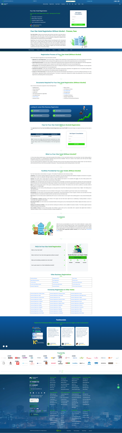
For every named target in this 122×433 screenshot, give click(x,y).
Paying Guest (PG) (56, 278)
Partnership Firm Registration (76, 397)
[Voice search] (74, 1)
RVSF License (52, 387)
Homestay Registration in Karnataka (56, 301)
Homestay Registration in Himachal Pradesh (57, 299)
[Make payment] (34, 409)
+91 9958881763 (34, 382)
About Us (62, 413)
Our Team (62, 415)
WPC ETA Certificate (64, 404)
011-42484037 (34, 385)
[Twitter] (117, 1)
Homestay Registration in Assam (76, 293)
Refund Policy (84, 430)
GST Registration (67, 90)
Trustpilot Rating (37, 330)
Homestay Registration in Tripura (76, 311)
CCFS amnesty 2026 (64, 402)
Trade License (52, 399)
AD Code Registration (64, 380)
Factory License (52, 380)
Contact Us (90, 430)
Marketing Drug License (75, 387)
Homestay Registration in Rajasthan (56, 309)
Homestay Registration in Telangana (56, 311)
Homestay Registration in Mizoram (76, 305)
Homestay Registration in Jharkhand (36, 301)
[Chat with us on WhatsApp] (118, 387)
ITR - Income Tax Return (65, 397)
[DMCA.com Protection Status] (58, 430)
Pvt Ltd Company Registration (76, 395)
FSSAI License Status (53, 413)
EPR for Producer (53, 382)
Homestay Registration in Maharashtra (77, 303)
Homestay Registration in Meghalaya (56, 305)
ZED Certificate (85, 389)
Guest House (74, 278)
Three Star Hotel (55, 282)
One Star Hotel (75, 280)
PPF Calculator (52, 417)
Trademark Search (53, 422)
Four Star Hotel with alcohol (77, 282)
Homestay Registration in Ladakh (36, 303)
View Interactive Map (32, 399)
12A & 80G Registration (86, 397)
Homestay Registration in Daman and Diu (37, 297)
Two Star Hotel (33, 282)
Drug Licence (52, 389)
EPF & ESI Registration (53, 402)
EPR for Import (63, 387)
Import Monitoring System (65, 384)
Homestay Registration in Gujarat (76, 297)
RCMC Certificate (63, 382)
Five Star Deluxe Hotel (76, 284)
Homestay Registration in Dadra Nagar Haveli (78, 295)
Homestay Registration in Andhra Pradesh (37, 293)
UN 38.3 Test (74, 384)
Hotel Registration (56, 280)
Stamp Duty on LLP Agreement (76, 421)
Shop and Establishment (54, 395)
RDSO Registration (86, 387)
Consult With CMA (85, 415)
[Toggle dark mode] (120, 4)
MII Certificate (85, 384)
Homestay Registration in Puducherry (77, 307)
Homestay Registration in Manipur (36, 305)
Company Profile (89, 1)
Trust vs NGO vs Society (75, 423)
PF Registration (67, 93)
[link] (8, 1)
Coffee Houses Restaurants (77, 286)
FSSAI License (35, 96)
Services (62, 420)
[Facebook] (115, 1)
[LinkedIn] (118, 1)
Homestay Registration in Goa (55, 297)
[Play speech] (3, 388)
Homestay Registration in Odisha (55, 307)
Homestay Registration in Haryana (36, 299)
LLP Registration (74, 399)
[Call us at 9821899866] (118, 385)
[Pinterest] (42, 393)
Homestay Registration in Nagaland (36, 307)
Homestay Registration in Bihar (35, 295)
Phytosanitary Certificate (65, 389)
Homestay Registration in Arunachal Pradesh (57, 293)
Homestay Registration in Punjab (35, 309)
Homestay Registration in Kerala (76, 301)
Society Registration (86, 404)
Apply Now (76, 144)
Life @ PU (62, 417)
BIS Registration (52, 384)
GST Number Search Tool (54, 415)
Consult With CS (85, 413)
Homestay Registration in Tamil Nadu (36, 311)
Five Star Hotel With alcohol (57, 284)
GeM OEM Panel (85, 380)
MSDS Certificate (74, 380)
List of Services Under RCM (76, 416)
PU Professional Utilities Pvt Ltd (36, 430)
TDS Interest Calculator (54, 420)
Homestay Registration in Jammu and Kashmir (78, 299)
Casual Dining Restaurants (34, 280)
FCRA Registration (85, 402)
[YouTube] (45, 393)
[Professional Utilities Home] (39, 378)
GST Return (63, 395)
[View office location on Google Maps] (39, 400)
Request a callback (78, 24)
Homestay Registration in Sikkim (76, 309)
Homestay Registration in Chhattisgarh (56, 295)
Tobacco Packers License (76, 389)
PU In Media (63, 422)
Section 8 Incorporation (86, 395)
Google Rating (37, 327)
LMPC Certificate (74, 382)
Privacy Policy (69, 430)
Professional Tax (52, 404)
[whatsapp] (114, 1)
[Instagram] (116, 1)
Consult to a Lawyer (86, 417)
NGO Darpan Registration (87, 399)
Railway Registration (86, 382)
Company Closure (63, 399)
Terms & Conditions (76, 430)
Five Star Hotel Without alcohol (35, 284)
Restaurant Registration (34, 286)
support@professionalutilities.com (36, 388)
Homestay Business (33, 278)
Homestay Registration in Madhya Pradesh (57, 303)
